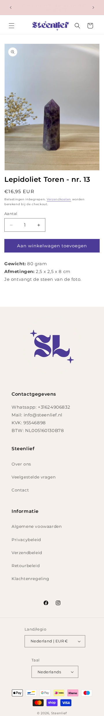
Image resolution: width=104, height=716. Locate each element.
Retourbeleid (26, 565)
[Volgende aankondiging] (93, 7)
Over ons (21, 464)
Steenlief (59, 713)
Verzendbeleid (27, 552)
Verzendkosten (59, 199)
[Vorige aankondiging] (10, 7)
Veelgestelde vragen (33, 477)
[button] (11, 25)
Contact (20, 490)
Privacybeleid (26, 539)
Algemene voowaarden (37, 526)
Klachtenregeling (30, 578)
